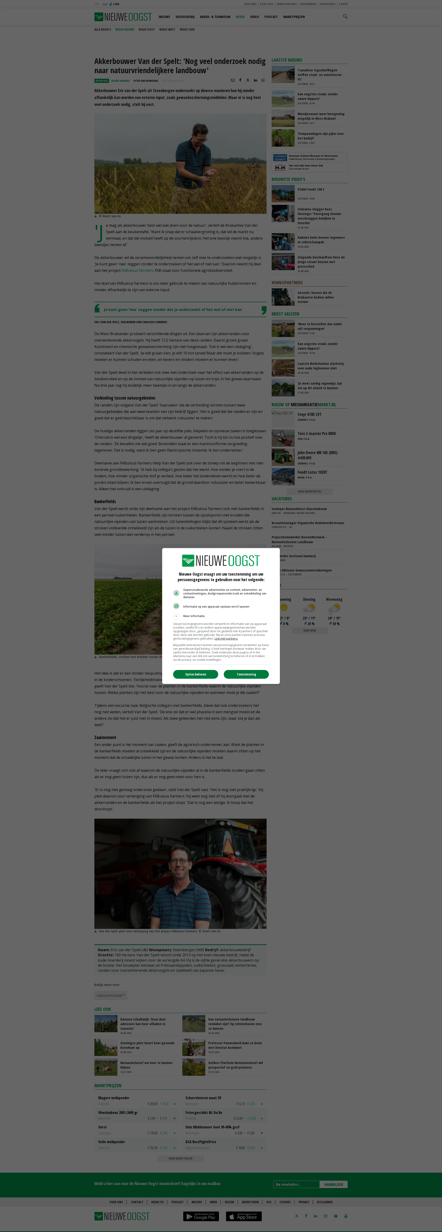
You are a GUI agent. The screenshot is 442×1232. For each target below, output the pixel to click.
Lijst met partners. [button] (226, 639)
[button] (221, 616)
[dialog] (221, 616)
